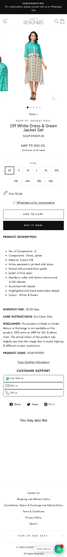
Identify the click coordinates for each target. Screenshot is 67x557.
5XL (39, 181)
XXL (57, 170)
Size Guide (16, 194)
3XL (16, 181)
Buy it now (33, 225)
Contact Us (34, 493)
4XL (27, 181)
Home (32, 114)
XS (9, 170)
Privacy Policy (33, 517)
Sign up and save (33, 535)
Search (33, 524)
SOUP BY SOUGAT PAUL (33, 120)
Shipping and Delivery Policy (33, 499)
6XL (51, 181)
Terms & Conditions (33, 511)
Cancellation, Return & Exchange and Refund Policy (33, 505)
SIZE (33, 163)
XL (46, 170)
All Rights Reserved (33, 553)
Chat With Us (16, 378)
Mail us (13, 385)
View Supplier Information (33, 362)
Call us (13, 392)
